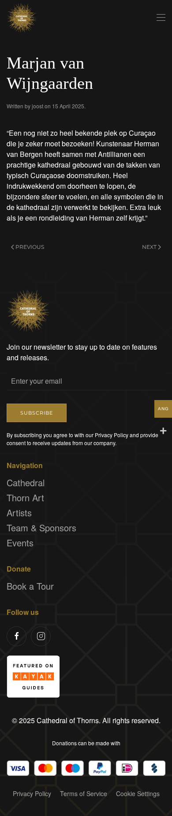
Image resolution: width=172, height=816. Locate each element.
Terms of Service (83, 793)
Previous (29, 247)
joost (37, 106)
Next (149, 247)
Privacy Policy (32, 793)
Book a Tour (30, 586)
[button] (161, 17)
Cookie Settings (138, 793)
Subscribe (36, 413)
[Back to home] (22, 17)
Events (20, 542)
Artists (19, 512)
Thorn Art (25, 497)
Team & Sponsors (41, 527)
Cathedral (26, 482)
